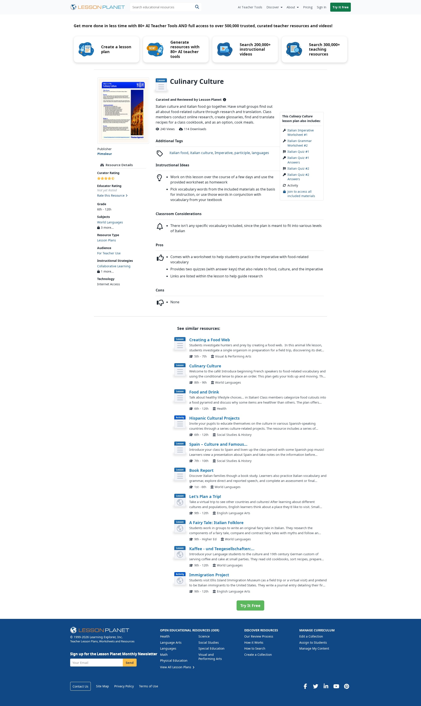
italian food (178, 152)
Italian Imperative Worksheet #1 (300, 132)
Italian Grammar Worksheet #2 (299, 143)
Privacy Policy (124, 686)
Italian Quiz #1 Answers (298, 160)
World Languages (110, 222)
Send (130, 662)
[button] (123, 196)
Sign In (321, 7)
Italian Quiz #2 (298, 168)
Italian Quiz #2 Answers (298, 176)
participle (242, 152)
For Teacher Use (109, 253)
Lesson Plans (106, 240)
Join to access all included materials (301, 193)
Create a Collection (258, 654)
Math (164, 654)
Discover (272, 7)
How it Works (253, 642)
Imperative (224, 152)
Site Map (102, 686)
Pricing (307, 7)
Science (204, 636)
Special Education (211, 648)
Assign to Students (313, 642)
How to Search (254, 648)
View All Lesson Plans (176, 667)
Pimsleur (104, 153)
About (291, 7)
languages (260, 152)
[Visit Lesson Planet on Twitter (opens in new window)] (315, 686)
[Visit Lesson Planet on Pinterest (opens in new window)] (346, 686)
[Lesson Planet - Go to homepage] (100, 7)
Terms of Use (148, 686)
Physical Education (173, 660)
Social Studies (208, 642)
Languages (168, 648)
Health (165, 636)
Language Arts (171, 642)
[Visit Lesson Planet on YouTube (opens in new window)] (336, 686)
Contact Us (80, 686)
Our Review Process (258, 636)
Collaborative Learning (113, 266)
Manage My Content (314, 648)
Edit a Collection (311, 636)
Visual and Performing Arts (210, 656)
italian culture (201, 152)
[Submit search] (197, 7)
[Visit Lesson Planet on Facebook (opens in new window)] (305, 686)
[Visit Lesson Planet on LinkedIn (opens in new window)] (325, 686)
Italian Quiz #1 (298, 151)
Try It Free (340, 7)
